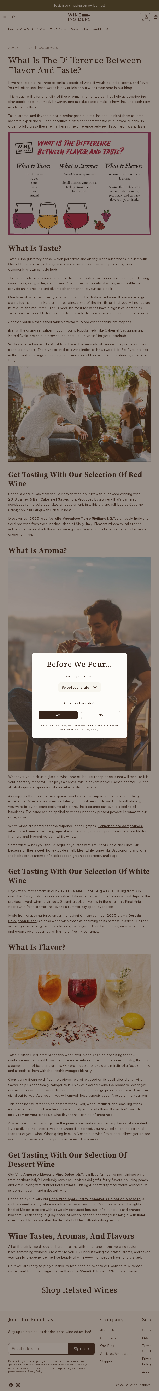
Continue (119, 737)
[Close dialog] (155, 647)
